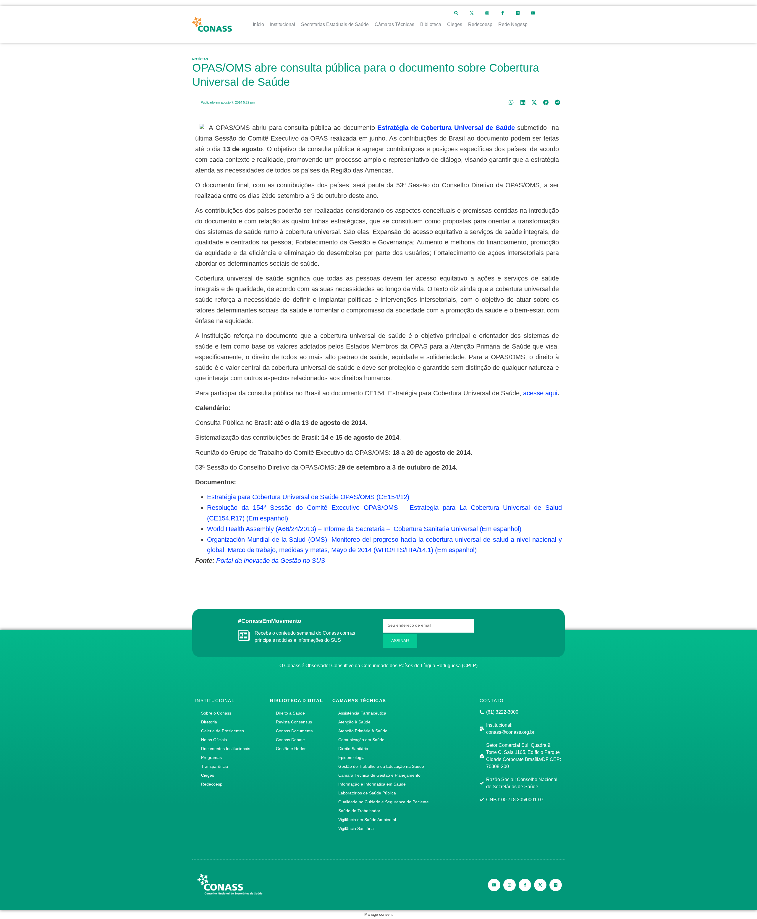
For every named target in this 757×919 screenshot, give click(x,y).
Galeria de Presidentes (222, 730)
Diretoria (209, 722)
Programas (211, 757)
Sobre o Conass (216, 713)
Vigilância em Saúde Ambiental (367, 819)
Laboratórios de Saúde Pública (367, 793)
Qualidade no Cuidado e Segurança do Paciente (383, 801)
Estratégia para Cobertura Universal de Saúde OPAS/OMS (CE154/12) (308, 497)
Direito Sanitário (353, 748)
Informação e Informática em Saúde (372, 784)
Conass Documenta (294, 730)
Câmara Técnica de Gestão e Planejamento (379, 775)
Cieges (207, 775)
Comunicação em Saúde (361, 739)
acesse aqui (540, 393)
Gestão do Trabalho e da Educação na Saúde (381, 766)
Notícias (200, 59)
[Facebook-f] (502, 13)
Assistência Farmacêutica (362, 713)
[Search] (456, 13)
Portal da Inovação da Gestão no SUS (270, 560)
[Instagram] (487, 13)
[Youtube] (533, 13)
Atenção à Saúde (354, 722)
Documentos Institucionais (225, 748)
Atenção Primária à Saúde (362, 730)
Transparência (214, 766)
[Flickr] (518, 13)
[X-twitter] (471, 13)
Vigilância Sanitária (356, 828)
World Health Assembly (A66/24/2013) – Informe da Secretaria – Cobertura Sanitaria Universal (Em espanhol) (364, 529)
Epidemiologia (351, 757)
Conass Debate (290, 739)
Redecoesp (211, 784)
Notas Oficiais (214, 739)
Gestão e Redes (291, 748)
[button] (511, 102)
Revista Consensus (294, 722)
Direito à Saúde (290, 713)
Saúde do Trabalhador (359, 810)
